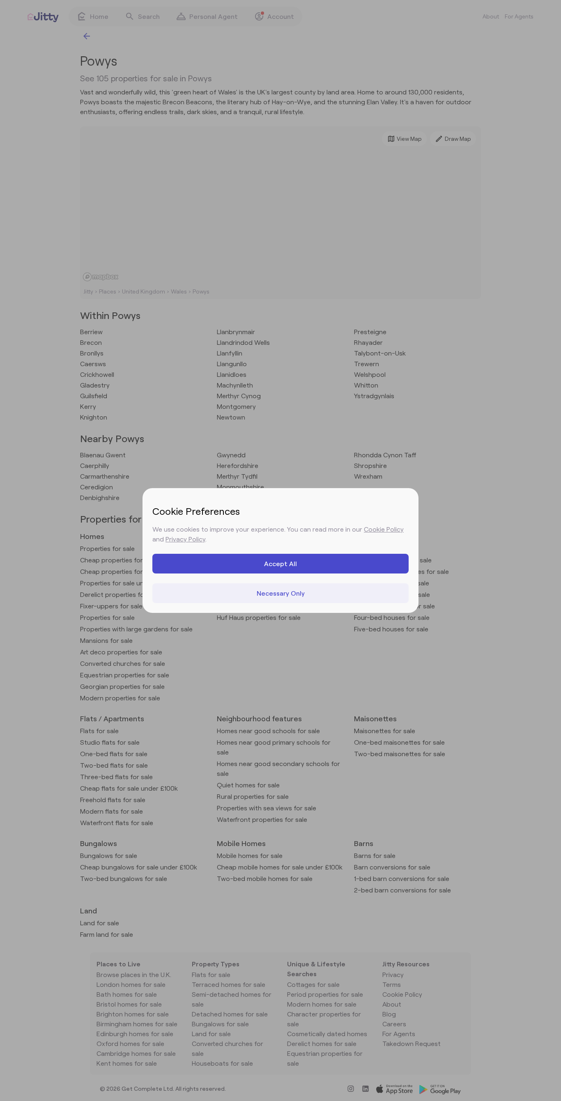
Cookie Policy (384, 529)
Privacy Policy (185, 539)
